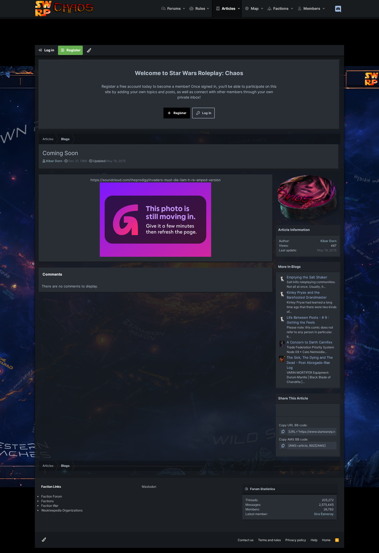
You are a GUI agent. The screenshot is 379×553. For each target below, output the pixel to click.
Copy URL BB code (293, 425)
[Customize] (89, 50)
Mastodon (149, 486)
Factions (281, 8)
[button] (184, 8)
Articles (228, 8)
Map (255, 8)
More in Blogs (289, 267)
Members (311, 8)
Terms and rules (269, 540)
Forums (174, 8)
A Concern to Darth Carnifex (309, 342)
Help (314, 540)
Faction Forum (51, 496)
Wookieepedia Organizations (62, 510)
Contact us (245, 540)
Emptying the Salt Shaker (307, 277)
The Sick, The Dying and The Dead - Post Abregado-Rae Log (310, 362)
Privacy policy (295, 540)
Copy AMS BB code (293, 439)
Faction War (49, 506)
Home (326, 540)
